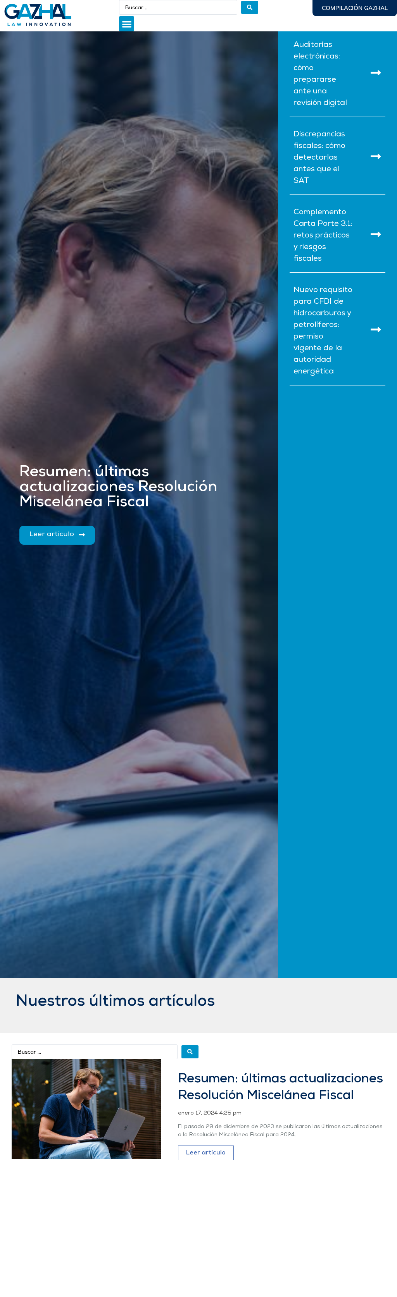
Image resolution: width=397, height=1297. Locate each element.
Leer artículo (206, 1153)
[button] (126, 23)
